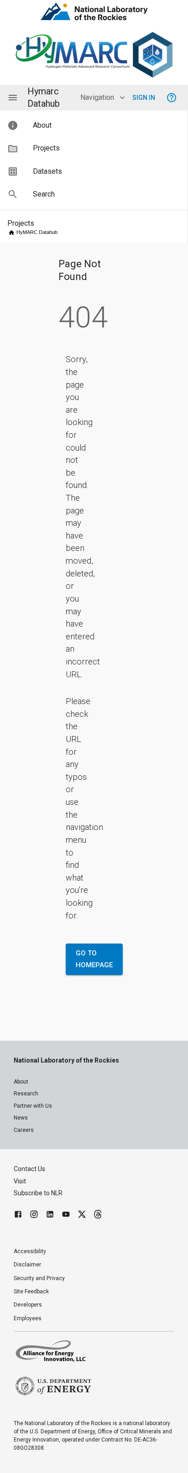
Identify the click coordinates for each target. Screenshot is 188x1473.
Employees (28, 1318)
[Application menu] (13, 98)
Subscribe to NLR (38, 1193)
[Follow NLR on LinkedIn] (50, 1215)
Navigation (97, 97)
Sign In (143, 97)
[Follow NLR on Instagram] (34, 1215)
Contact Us (29, 1168)
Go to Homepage (94, 959)
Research (26, 1093)
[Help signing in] (171, 97)
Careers (24, 1130)
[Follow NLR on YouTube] (66, 1215)
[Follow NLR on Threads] (98, 1215)
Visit (20, 1181)
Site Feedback (31, 1291)
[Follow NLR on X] (82, 1215)
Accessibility (30, 1251)
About (21, 1082)
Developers (28, 1305)
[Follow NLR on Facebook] (18, 1215)
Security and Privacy (39, 1278)
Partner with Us (33, 1106)
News (21, 1118)
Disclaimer (27, 1264)
